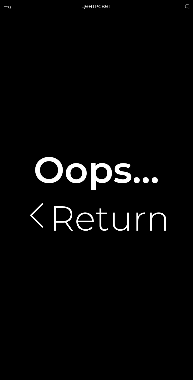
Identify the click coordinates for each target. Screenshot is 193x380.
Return (110, 218)
